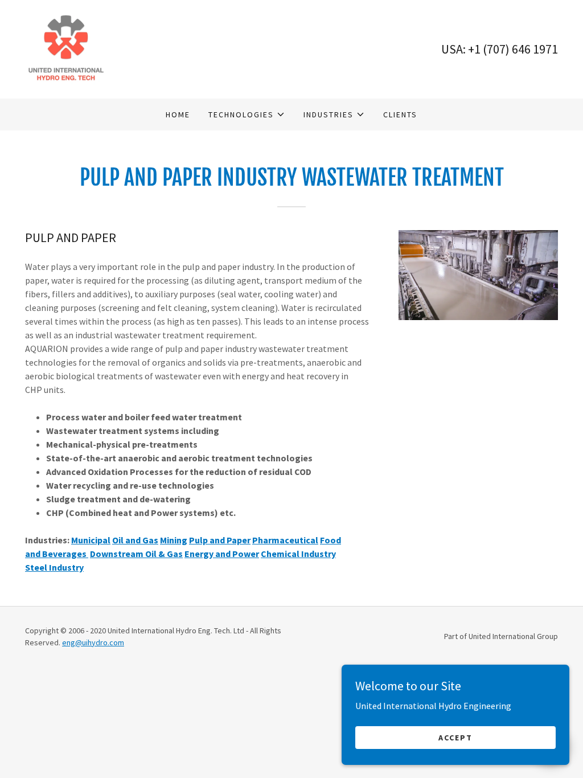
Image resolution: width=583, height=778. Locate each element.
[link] (65, 48)
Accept (455, 737)
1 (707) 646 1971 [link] (516, 49)
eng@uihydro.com (93, 642)
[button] (246, 114)
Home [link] (178, 114)
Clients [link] (400, 114)
